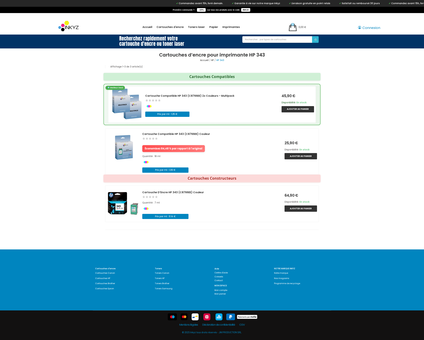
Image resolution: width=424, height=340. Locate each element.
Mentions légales (188, 325)
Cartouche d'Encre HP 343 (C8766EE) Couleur (173, 192)
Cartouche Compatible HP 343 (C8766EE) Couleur (176, 134)
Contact (218, 280)
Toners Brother (162, 283)
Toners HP (159, 278)
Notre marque (281, 273)
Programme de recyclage (287, 283)
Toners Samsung (163, 288)
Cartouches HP (102, 278)
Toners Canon (162, 273)
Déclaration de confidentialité (218, 325)
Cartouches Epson (104, 288)
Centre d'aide (221, 272)
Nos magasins (281, 278)
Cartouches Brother (105, 283)
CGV (242, 325)
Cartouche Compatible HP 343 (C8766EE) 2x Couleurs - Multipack (189, 96)
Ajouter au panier (298, 109)
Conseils (218, 276)
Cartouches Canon (105, 273)
